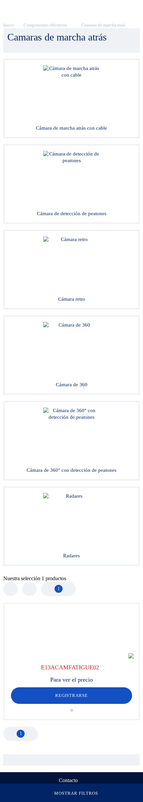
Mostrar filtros (76, 793)
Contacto (68, 780)
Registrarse (71, 695)
